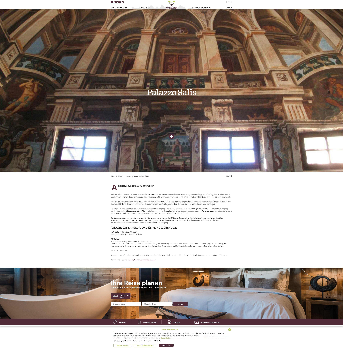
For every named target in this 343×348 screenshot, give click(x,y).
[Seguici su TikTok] (123, 2)
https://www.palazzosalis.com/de (142, 260)
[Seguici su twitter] (115, 2)
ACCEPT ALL (166, 345)
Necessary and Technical (123, 341)
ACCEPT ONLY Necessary (145, 345)
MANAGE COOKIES (122, 345)
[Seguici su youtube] (117, 2)
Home (113, 176)
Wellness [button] (145, 7)
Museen (128, 176)
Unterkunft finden (125, 296)
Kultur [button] (229, 7)
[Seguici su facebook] (112, 2)
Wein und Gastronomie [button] (202, 7)
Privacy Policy (165, 338)
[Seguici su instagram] (120, 2)
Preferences (138, 341)
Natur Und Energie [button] (119, 7)
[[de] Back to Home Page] (171, 5)
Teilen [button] (228, 176)
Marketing (158, 341)
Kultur (120, 176)
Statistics (148, 341)
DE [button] (229, 2)
